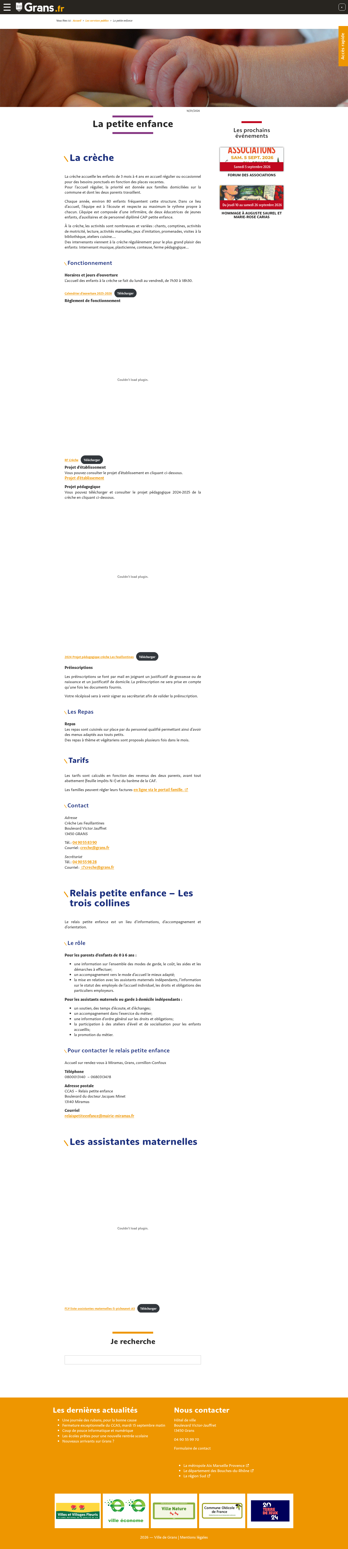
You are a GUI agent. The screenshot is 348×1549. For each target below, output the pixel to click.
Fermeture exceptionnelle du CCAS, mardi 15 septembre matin (113, 1424)
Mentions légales (194, 1536)
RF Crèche (71, 460)
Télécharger (125, 293)
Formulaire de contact (192, 1447)
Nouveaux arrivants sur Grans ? (88, 1440)
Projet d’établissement (84, 477)
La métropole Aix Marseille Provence (214, 1465)
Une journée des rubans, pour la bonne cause (99, 1419)
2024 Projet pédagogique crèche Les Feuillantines (99, 656)
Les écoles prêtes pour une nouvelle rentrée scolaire (105, 1435)
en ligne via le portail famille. (158, 789)
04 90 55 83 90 (84, 842)
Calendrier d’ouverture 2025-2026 (88, 293)
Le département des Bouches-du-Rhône (216, 1470)
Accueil (77, 20)
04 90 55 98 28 (84, 861)
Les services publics (97, 20)
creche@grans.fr (94, 847)
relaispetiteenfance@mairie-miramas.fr (99, 1115)
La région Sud (194, 1475)
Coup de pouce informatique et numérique (97, 1430)
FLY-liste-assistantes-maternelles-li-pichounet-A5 (100, 1308)
